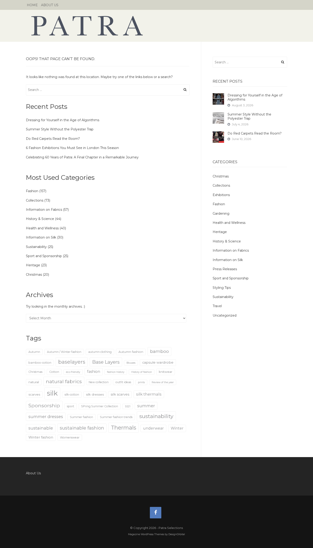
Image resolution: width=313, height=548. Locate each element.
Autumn (34, 352)
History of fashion (141, 372)
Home (32, 5)
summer (146, 405)
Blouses (130, 362)
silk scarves (120, 394)
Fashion (32, 191)
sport (70, 406)
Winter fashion (40, 437)
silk (52, 393)
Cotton (54, 372)
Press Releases (225, 269)
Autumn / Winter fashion (64, 352)
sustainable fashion (82, 428)
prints (141, 382)
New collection (99, 382)
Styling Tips (222, 288)
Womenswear (70, 437)
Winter (177, 428)
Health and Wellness (42, 228)
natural (33, 382)
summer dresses (45, 416)
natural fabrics (64, 381)
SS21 (127, 406)
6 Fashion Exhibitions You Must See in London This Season (72, 148)
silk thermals (149, 394)
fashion (93, 371)
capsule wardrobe (157, 362)
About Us (49, 5)
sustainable (40, 428)
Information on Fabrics (44, 210)
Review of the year (163, 382)
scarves (34, 394)
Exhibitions (221, 195)
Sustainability (36, 247)
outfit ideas (123, 382)
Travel (217, 306)
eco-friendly (73, 372)
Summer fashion (81, 417)
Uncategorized (224, 315)
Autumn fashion (130, 352)
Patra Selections (156, 25)
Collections (34, 200)
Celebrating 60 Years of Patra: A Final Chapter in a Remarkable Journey (82, 157)
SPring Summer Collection (99, 406)
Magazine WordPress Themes (146, 534)
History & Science (40, 219)
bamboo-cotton (39, 362)
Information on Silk (41, 237)
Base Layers (106, 362)
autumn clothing (100, 352)
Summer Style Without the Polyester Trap (59, 129)
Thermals (123, 427)
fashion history (115, 372)
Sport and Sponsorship (44, 256)
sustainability (156, 416)
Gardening (221, 213)
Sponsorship (44, 405)
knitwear (165, 372)
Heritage (33, 265)
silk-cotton (72, 394)
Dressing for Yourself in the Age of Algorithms (62, 120)
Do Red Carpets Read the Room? (53, 139)
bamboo (159, 351)
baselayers (71, 362)
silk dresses (95, 394)
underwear (153, 428)
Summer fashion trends (116, 417)
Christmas (34, 275)
